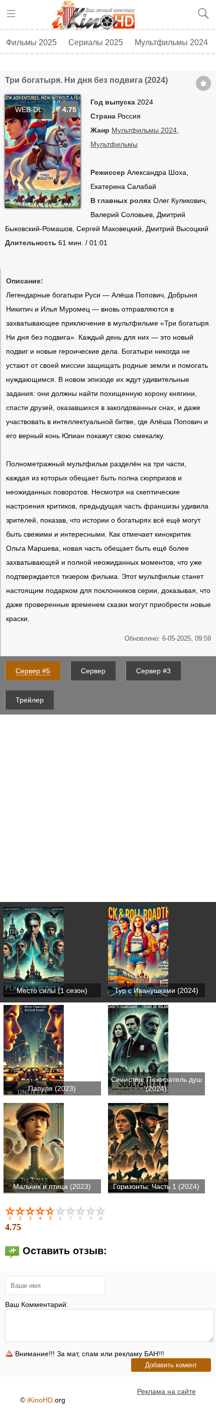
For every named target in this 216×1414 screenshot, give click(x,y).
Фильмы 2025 (31, 42)
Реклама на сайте (166, 1391)
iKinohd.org (97, 15)
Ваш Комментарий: (36, 1304)
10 (101, 1213)
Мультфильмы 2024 (171, 42)
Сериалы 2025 (95, 42)
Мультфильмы (114, 144)
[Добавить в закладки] (203, 83)
